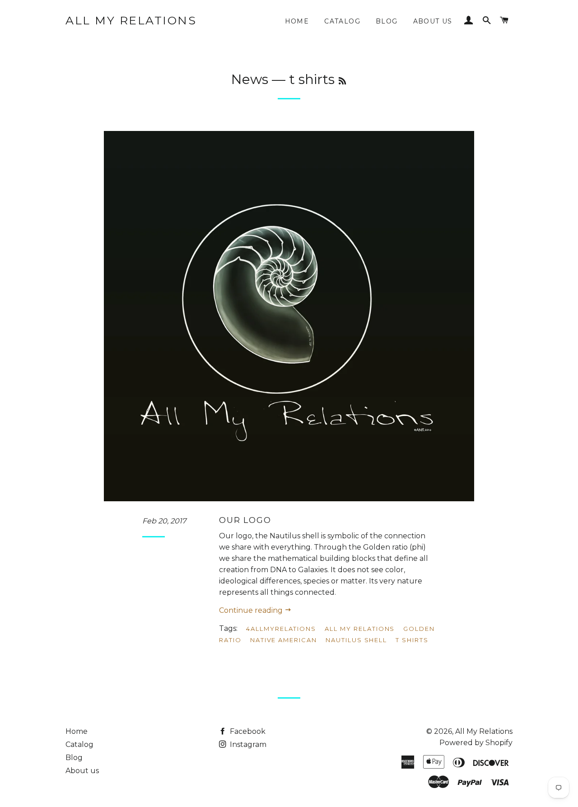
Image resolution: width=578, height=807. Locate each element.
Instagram (247, 744)
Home (297, 21)
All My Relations (130, 20)
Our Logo (245, 520)
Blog (387, 21)
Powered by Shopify (476, 742)
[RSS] (342, 81)
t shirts (412, 640)
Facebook (247, 731)
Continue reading (251, 610)
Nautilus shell (356, 640)
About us (432, 21)
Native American (283, 640)
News (249, 79)
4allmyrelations (281, 628)
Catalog (342, 21)
